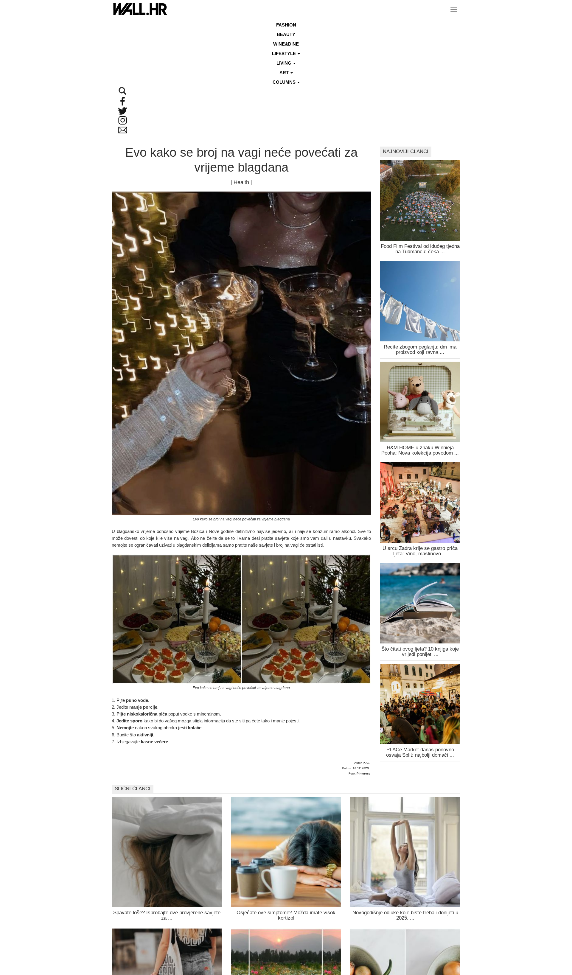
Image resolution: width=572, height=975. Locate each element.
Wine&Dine (286, 43)
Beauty (286, 34)
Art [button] (284, 72)
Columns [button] (285, 82)
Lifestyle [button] (284, 53)
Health (241, 182)
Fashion (286, 24)
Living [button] (284, 63)
